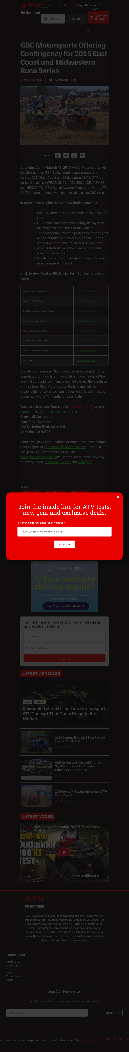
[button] (118, 497)
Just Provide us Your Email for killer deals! (40, 522)
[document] (64, 526)
